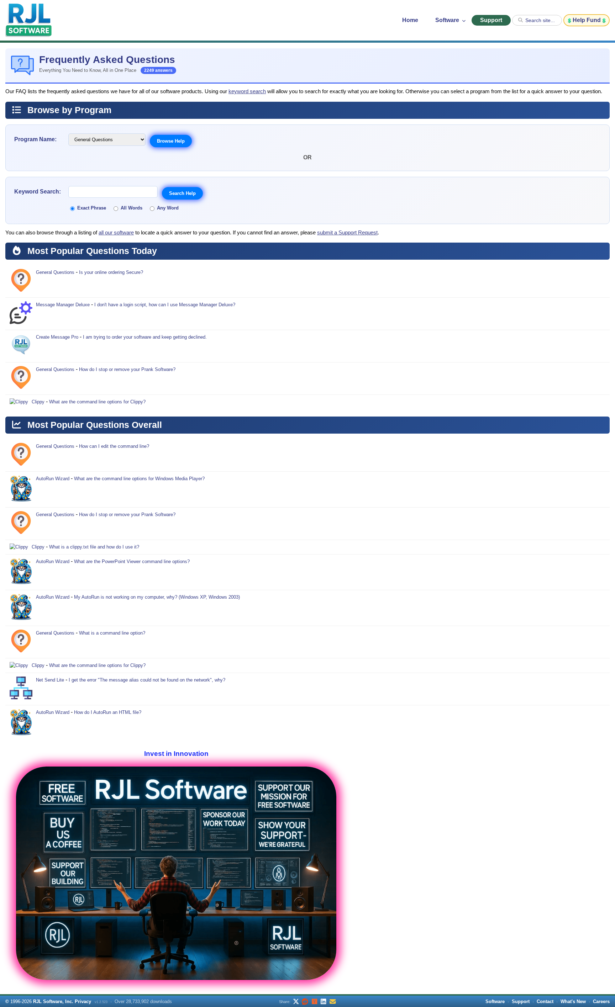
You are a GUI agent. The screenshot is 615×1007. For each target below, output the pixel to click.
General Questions (55, 272)
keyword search (247, 91)
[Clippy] (19, 402)
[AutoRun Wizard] (21, 489)
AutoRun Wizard (52, 478)
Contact (545, 1001)
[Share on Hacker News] (314, 1001)
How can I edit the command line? (114, 446)
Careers (601, 1001)
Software (448, 20)
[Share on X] (296, 1001)
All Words (131, 208)
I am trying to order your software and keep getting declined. (145, 337)
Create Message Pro (57, 337)
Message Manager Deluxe (63, 304)
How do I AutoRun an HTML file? (107, 712)
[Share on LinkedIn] (323, 1001)
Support (491, 20)
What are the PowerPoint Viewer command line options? (132, 561)
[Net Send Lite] (21, 689)
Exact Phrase (91, 208)
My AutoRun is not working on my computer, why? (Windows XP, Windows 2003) (157, 597)
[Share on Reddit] (305, 1001)
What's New (573, 1001)
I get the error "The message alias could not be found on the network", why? (147, 680)
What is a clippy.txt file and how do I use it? (94, 547)
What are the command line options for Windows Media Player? (139, 478)
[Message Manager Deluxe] (21, 313)
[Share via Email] (333, 1001)
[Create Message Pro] (21, 346)
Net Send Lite (50, 680)
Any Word (168, 208)
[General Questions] (21, 281)
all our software (116, 232)
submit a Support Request (347, 232)
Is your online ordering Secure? (111, 272)
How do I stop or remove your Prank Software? (127, 369)
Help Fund (587, 20)
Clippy (38, 401)
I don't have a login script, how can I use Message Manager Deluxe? (164, 304)
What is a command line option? (112, 633)
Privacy (83, 1001)
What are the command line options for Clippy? (97, 401)
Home (410, 20)
